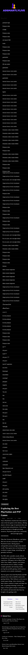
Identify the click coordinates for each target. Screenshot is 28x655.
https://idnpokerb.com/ (8, 468)
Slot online (5, 409)
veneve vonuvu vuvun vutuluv (10, 433)
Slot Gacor (5, 450)
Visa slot (5, 392)
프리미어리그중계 (7, 454)
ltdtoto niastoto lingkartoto (9, 269)
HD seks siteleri (6, 64)
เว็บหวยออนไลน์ (7, 304)
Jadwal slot (5, 405)
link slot (4, 423)
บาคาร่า (5, 312)
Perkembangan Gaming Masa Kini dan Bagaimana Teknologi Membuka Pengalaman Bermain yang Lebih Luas (14, 628)
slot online (5, 444)
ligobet (4, 92)
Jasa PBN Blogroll (7, 475)
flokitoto (4, 266)
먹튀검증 (5, 426)
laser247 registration (7, 364)
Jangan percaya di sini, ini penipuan (11, 172)
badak (4, 43)
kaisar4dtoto (5, 374)
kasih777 (5, 353)
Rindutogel (5, 371)
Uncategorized (5, 504)
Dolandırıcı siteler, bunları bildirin (10, 130)
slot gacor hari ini (7, 471)
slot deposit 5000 (7, 40)
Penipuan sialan (6, 26)
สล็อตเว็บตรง (6, 308)
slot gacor (5, 350)
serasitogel (5, 378)
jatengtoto (5, 381)
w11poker (5, 447)
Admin (3, 518)
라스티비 (5, 367)
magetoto (5, 385)
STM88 (4, 29)
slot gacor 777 (6, 357)
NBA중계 (5, 499)
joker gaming (6, 489)
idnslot (4, 457)
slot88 (4, 478)
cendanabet (5, 461)
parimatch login (6, 22)
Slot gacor (5, 412)
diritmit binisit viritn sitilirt (9, 430)
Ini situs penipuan (7, 315)
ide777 (4, 347)
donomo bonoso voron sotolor (10, 71)
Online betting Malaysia (8, 437)
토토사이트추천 (5, 533)
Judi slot (4, 402)
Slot (3, 395)
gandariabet (5, 57)
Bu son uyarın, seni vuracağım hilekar (11, 179)
